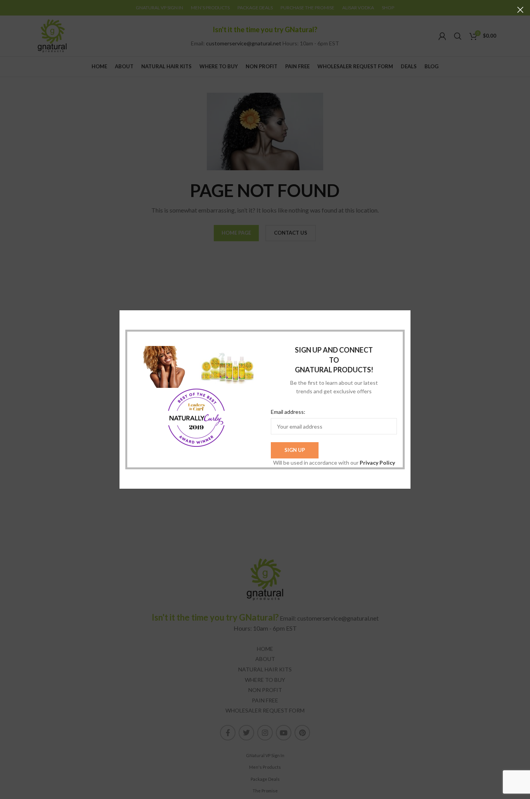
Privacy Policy (377, 462)
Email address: (288, 411)
